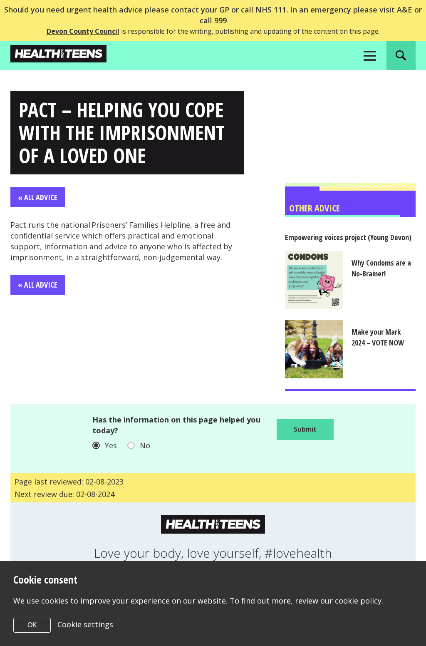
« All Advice (37, 197)
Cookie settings (85, 624)
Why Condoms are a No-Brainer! (381, 268)
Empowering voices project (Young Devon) (348, 237)
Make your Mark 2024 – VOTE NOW (378, 337)
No (145, 445)
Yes (111, 445)
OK (32, 625)
